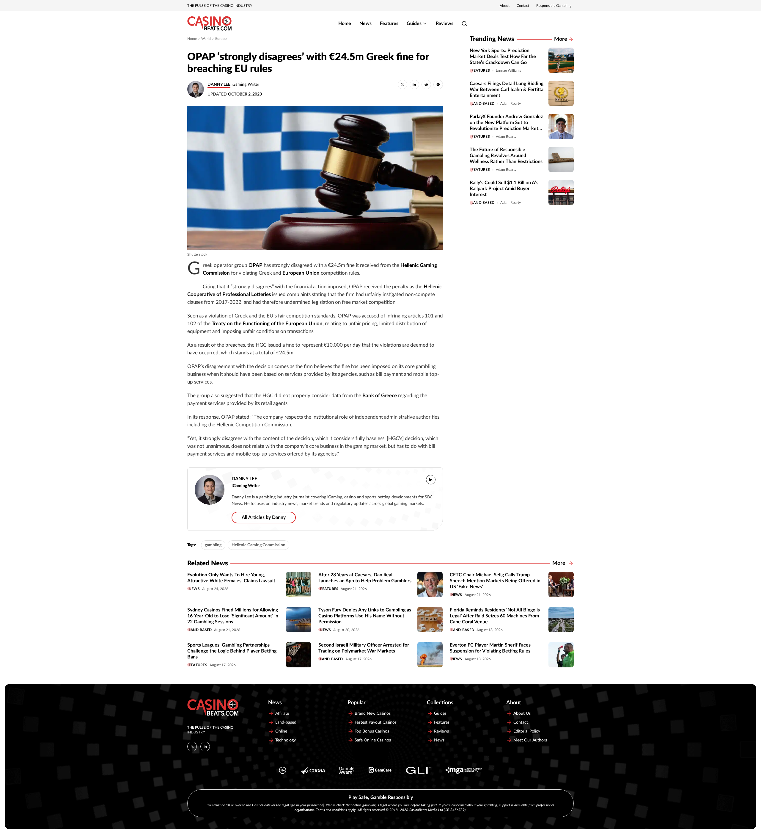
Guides (414, 23)
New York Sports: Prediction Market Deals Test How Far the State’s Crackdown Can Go (503, 56)
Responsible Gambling (553, 5)
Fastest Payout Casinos (376, 722)
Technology (285, 740)
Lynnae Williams (508, 70)
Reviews (444, 23)
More (560, 39)
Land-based (482, 103)
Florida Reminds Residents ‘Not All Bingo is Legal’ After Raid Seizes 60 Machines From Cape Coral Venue (495, 616)
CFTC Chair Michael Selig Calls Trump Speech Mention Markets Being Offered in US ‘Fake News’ (495, 580)
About (505, 5)
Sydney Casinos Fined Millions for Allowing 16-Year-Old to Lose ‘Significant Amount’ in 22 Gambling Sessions (232, 616)
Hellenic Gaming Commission (258, 545)
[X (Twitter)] (192, 746)
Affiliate (282, 713)
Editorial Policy (526, 731)
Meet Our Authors (530, 740)
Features (389, 23)
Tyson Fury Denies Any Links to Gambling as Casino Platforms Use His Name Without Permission (364, 616)
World (206, 38)
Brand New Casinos (373, 713)
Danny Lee (218, 84)
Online (281, 731)
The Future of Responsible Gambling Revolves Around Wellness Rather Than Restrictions (506, 155)
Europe (221, 38)
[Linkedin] (205, 746)
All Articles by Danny (264, 517)
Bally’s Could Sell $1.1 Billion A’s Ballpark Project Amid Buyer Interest (504, 188)
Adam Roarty (510, 103)
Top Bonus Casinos (372, 731)
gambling (213, 545)
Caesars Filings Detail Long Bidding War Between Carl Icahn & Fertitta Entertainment (506, 89)
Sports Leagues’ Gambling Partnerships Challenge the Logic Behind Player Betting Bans (231, 651)
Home (344, 23)
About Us (522, 713)
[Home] (209, 23)
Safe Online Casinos (373, 740)
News (365, 23)
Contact (523, 5)
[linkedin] (430, 479)
